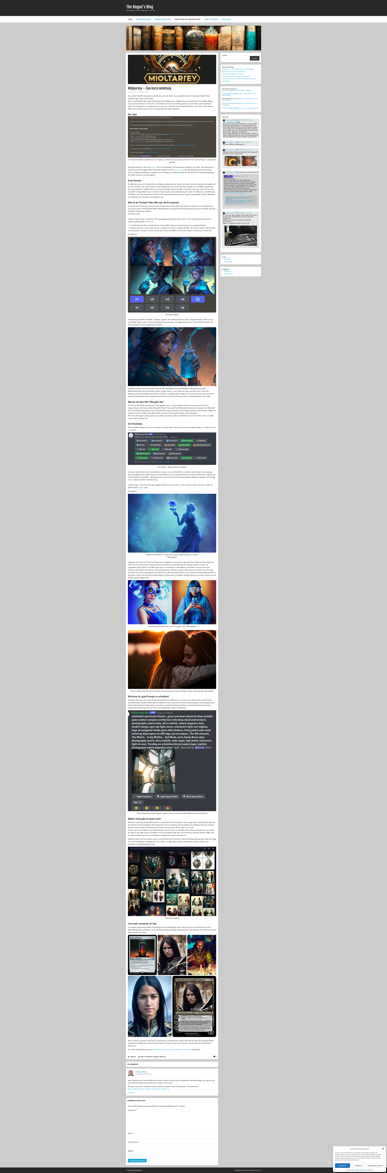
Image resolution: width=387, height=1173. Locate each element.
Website (130, 1151)
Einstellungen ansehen (375, 1165)
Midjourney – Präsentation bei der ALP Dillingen (238, 69)
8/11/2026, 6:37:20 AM (246, 120)
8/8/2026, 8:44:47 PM (246, 149)
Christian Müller (141, 1071)
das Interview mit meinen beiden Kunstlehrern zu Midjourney (172, 1049)
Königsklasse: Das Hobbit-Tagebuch (239, 90)
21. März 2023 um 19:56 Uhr (143, 1074)
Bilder (142, 1057)
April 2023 (227, 259)
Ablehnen (358, 1165)
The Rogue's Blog (139, 6)
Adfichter (229, 176)
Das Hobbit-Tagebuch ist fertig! (232, 74)
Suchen (224, 55)
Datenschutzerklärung (360, 1170)
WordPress (246, 1170)
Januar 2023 (228, 261)
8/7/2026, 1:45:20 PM (246, 213)
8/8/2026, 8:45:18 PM (246, 142)
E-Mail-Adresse (133, 1142)
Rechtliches (370, 1170)
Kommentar (132, 1110)
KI (145, 1057)
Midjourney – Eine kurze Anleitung (233, 71)
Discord (153, 167)
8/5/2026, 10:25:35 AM (241, 176)
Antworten (131, 1092)
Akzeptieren (342, 1165)
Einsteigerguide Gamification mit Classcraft (239, 104)
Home (130, 19)
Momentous (257, 1170)
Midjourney (178, 170)
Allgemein (133, 1057)
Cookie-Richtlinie (350, 1170)
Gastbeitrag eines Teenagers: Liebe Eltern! (236, 76)
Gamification (228, 274)
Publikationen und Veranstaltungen (187, 19)
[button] (383, 1149)
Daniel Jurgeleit (227, 94)
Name (130, 1133)
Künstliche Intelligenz (152, 1057)
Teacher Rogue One (230, 120)
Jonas (224, 90)
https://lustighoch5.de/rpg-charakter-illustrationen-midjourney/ (148, 1089)
